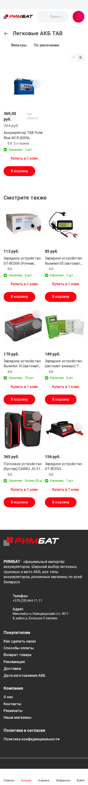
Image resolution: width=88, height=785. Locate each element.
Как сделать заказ (20, 641)
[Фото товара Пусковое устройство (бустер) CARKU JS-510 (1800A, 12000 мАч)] (23, 429)
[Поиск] (43, 16)
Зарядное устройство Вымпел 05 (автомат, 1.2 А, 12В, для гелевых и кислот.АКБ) (64, 261)
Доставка (12, 668)
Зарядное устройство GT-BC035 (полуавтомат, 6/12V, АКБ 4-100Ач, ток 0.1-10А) (63, 467)
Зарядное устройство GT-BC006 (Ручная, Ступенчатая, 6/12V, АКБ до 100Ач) (22, 261)
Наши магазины (17, 717)
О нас (8, 697)
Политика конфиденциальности (32, 739)
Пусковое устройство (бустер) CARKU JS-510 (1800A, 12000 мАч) (23, 467)
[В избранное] (36, 73)
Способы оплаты (19, 648)
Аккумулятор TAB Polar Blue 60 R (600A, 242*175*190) (23, 135)
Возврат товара (17, 655)
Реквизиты (13, 711)
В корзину (19, 171)
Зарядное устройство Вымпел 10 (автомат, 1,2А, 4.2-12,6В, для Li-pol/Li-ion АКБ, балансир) (22, 364)
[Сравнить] (36, 83)
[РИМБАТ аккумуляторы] (18, 17)
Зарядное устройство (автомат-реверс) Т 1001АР (63, 364)
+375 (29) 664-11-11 (27, 600)
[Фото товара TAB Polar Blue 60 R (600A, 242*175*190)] (23, 86)
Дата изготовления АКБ (24, 675)
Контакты (12, 704)
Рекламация (14, 662)
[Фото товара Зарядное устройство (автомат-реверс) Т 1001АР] (64, 327)
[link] (6, 33)
